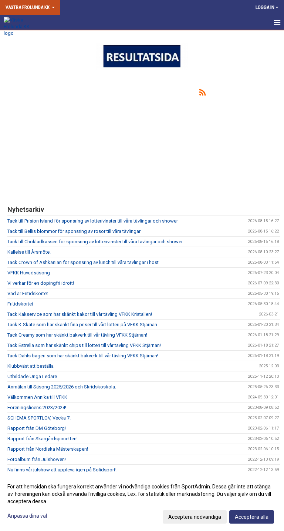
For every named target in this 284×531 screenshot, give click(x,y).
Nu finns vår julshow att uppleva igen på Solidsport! (61, 469)
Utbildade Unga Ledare (32, 376)
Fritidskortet (20, 304)
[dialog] (142, 501)
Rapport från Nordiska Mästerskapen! (47, 449)
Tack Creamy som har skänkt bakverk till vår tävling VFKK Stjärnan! (77, 335)
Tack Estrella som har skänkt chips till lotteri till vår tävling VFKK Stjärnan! (84, 345)
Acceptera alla (251, 517)
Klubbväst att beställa (30, 366)
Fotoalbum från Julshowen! (36, 459)
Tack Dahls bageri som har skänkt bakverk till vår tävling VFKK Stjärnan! (82, 355)
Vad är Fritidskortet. (28, 293)
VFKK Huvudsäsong (28, 272)
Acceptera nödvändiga (194, 517)
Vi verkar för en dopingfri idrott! (40, 283)
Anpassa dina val (27, 516)
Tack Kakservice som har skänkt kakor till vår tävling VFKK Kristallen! (79, 314)
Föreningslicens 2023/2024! (36, 407)
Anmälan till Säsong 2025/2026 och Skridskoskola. (61, 387)
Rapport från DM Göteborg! (36, 428)
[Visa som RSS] (202, 94)
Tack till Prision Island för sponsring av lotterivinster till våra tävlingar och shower (92, 221)
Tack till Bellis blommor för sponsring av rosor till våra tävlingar (74, 231)
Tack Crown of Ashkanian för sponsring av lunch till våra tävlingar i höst (83, 262)
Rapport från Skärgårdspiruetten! (42, 438)
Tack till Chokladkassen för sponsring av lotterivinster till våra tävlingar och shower (95, 241)
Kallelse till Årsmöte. (29, 252)
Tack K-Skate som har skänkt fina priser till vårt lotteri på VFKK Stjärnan (82, 324)
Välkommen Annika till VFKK (37, 397)
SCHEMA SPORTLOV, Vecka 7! (39, 418)
